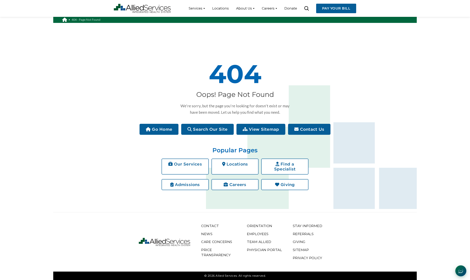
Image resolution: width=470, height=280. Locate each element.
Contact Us (311, 129)
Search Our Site (209, 129)
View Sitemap (263, 129)
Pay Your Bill (336, 8)
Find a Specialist (285, 166)
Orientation (259, 226)
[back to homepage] (67, 20)
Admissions (186, 184)
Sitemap (301, 250)
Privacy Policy (307, 258)
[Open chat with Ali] (460, 270)
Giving (287, 184)
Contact (210, 226)
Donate (290, 8)
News (206, 234)
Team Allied (259, 242)
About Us (244, 8)
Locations (220, 8)
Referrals (303, 234)
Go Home (161, 129)
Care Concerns (216, 242)
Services (195, 8)
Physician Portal (264, 250)
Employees (258, 234)
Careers (268, 8)
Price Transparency (216, 252)
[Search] (306, 8)
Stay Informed (307, 226)
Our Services (187, 164)
